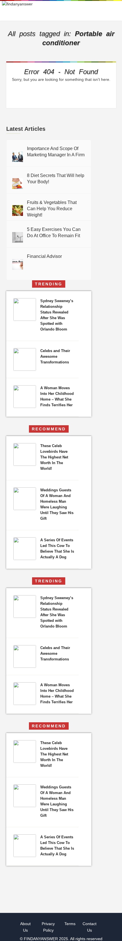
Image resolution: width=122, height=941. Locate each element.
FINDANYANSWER (41, 938)
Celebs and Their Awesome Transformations (55, 356)
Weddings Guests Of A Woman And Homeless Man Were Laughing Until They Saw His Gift (56, 504)
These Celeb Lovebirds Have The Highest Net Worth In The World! (54, 457)
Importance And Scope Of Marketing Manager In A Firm (56, 151)
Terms (69, 923)
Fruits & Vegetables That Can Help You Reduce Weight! (52, 208)
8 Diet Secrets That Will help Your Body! (55, 178)
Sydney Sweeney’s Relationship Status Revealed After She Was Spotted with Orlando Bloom (56, 315)
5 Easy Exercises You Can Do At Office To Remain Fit (54, 232)
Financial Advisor (44, 256)
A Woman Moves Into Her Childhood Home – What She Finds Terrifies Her (57, 396)
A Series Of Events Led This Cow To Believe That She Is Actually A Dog (57, 548)
